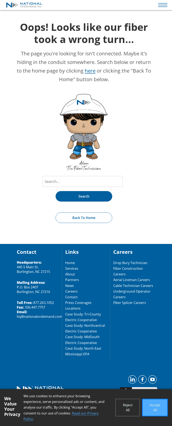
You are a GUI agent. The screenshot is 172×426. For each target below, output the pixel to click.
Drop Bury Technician (130, 263)
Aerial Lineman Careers (131, 279)
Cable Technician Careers (133, 285)
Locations (73, 308)
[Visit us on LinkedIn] (132, 380)
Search (83, 196)
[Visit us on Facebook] (142, 380)
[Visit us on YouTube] (152, 380)
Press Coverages (78, 302)
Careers (71, 291)
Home (70, 263)
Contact (71, 297)
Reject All (128, 407)
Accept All (155, 407)
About (70, 274)
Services (71, 268)
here (90, 70)
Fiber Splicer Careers (129, 302)
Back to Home (83, 217)
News (69, 285)
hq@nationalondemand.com (39, 316)
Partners (72, 279)
